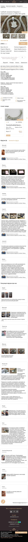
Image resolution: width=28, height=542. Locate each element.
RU (8, 1)
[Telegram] (20, 522)
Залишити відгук (14, 140)
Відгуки (8, 131)
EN (6, 1)
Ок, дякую (21, 532)
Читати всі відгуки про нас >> (20, 502)
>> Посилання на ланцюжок (8, 79)
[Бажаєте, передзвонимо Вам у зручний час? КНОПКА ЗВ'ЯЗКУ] (3, 501)
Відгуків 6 (5, 62)
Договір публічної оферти (14, 526)
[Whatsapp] (18, 522)
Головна (3, 6)
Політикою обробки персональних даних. (11, 537)
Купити (8, 135)
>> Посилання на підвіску (7, 93)
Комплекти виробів (11, 6)
